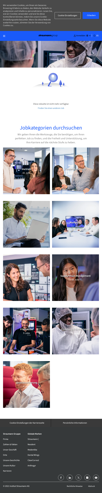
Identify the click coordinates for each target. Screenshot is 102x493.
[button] (79, 35)
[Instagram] (87, 477)
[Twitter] (78, 477)
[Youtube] (96, 477)
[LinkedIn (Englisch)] (70, 477)
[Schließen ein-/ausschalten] (4, 36)
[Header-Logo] (48, 35)
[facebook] (61, 477)
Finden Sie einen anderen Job (51, 108)
